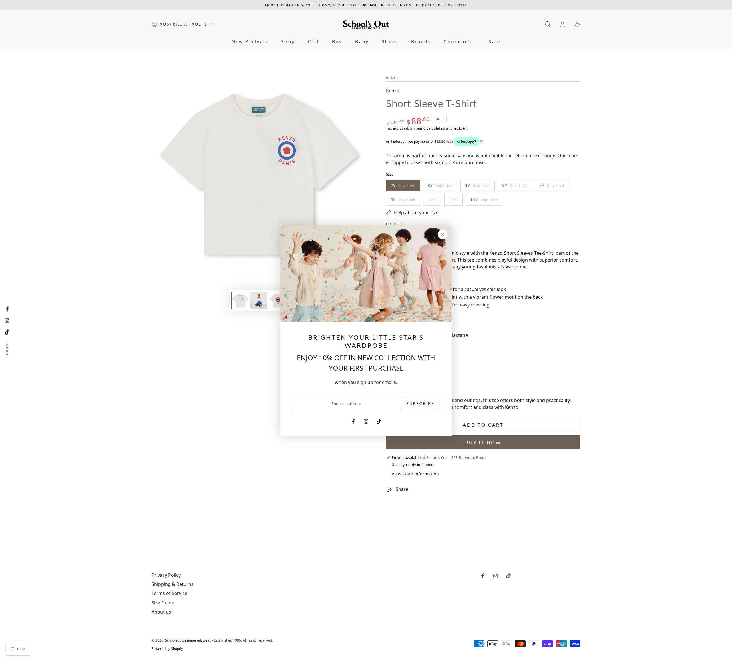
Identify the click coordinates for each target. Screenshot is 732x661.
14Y (484, 201)
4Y (477, 187)
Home (391, 78)
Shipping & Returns (173, 584)
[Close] (442, 234)
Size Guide (163, 603)
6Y (551, 187)
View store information (415, 474)
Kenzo (392, 90)
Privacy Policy (166, 575)
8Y (403, 201)
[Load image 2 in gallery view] (258, 300)
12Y (456, 201)
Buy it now (483, 442)
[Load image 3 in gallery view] (277, 300)
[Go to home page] (366, 24)
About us (161, 612)
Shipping (418, 128)
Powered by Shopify (167, 648)
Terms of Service (169, 593)
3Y (440, 187)
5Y (514, 187)
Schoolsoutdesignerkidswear (187, 640)
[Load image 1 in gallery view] (239, 300)
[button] (547, 24)
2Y (403, 187)
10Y (434, 201)
